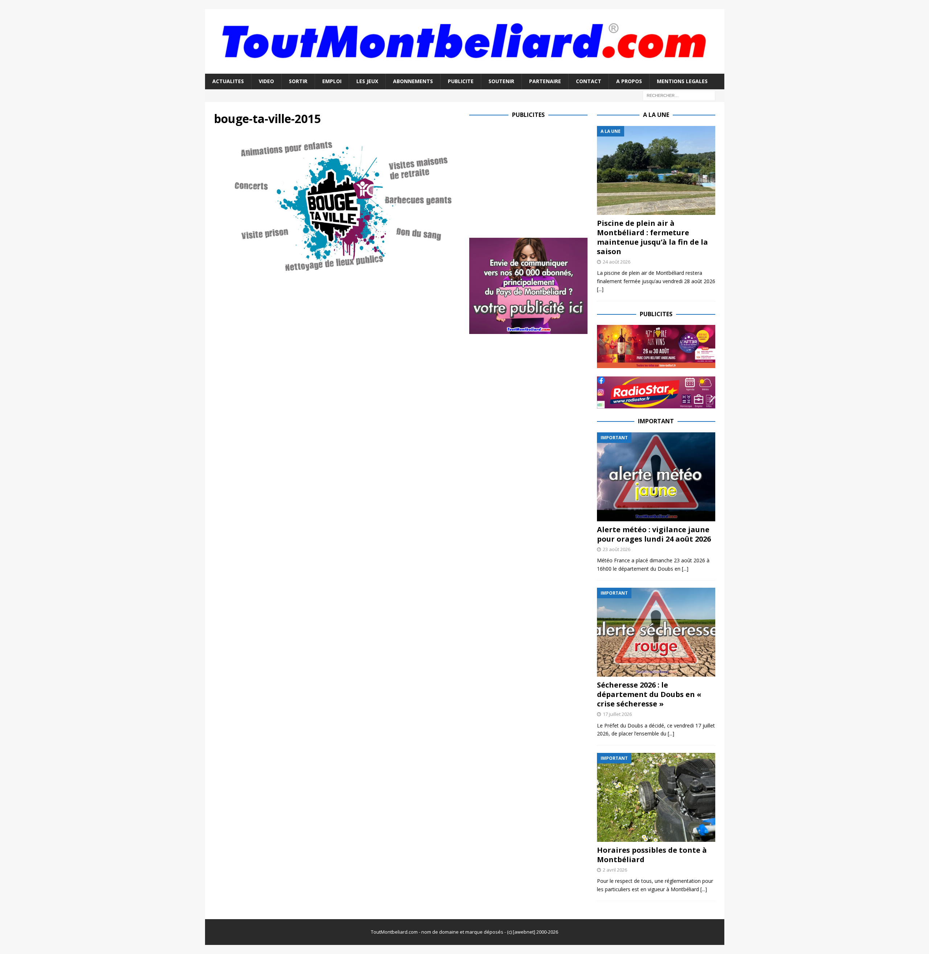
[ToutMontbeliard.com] (464, 69)
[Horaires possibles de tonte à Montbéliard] (656, 797)
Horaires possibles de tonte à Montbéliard (652, 854)
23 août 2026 (616, 549)
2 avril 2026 (615, 870)
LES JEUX (367, 81)
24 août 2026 (616, 261)
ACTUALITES (228, 81)
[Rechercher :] (679, 94)
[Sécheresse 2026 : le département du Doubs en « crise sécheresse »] (656, 632)
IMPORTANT (656, 421)
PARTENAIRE (545, 81)
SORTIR (298, 81)
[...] (600, 289)
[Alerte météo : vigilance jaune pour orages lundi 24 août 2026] (656, 476)
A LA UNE (656, 115)
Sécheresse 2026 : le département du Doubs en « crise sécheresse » (649, 694)
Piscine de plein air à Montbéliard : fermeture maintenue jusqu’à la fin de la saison (652, 237)
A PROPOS (629, 81)
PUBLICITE (461, 81)
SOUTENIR (501, 81)
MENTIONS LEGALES (682, 81)
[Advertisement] (530, 177)
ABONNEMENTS (413, 81)
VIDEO (266, 81)
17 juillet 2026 (617, 714)
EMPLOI (331, 81)
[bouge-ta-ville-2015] (337, 269)
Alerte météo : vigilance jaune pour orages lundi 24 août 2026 (654, 534)
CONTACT (588, 81)
